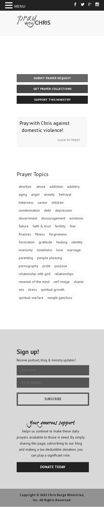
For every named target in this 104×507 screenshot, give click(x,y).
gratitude (45, 242)
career (42, 202)
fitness (40, 234)
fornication (27, 242)
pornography (28, 266)
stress (32, 289)
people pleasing (49, 258)
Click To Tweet (70, 140)
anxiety (49, 194)
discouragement (53, 218)
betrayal (65, 194)
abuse (40, 186)
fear (73, 226)
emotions (76, 218)
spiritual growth (52, 289)
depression (63, 210)
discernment (28, 218)
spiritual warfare (31, 297)
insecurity (26, 250)
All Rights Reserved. (55, 500)
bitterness (26, 202)
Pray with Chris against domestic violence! (44, 127)
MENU (19, 6)
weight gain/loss (59, 297)
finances (25, 234)
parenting (26, 258)
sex (21, 289)
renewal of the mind (34, 281)
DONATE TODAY (52, 467)
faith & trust (42, 226)
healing (61, 242)
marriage (74, 250)
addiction (56, 186)
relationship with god (34, 274)
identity (77, 242)
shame (79, 281)
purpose (61, 266)
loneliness (44, 250)
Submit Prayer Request (52, 78)
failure (24, 226)
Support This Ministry (52, 100)
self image (62, 281)
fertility (60, 226)
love (59, 250)
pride (46, 266)
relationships (64, 274)
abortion (25, 186)
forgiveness (58, 234)
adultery (73, 186)
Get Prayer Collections (52, 89)
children (57, 202)
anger (35, 194)
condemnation (29, 210)
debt (47, 210)
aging (23, 194)
